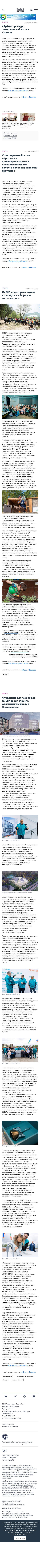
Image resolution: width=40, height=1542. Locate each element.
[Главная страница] (21, 10)
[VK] (6, 1396)
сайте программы (11, 632)
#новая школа (18, 1380)
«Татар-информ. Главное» (18, 91)
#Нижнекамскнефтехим (25, 1376)
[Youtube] (34, 1396)
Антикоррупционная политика (11, 1508)
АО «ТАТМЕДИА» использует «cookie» (13, 1512)
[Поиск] (3, 10)
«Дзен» (24, 97)
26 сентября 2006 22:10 (31, 22)
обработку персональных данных (15, 1530)
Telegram (32, 97)
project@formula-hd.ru (20, 651)
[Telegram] (15, 1396)
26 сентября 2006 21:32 (31, 151)
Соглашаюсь (20, 1538)
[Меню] (36, 10)
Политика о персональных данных (13, 1504)
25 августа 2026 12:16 (32, 288)
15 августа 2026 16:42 (32, 694)
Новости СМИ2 (10, 136)
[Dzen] (24, 1396)
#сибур (5, 674)
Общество (5, 22)
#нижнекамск (7, 1376)
